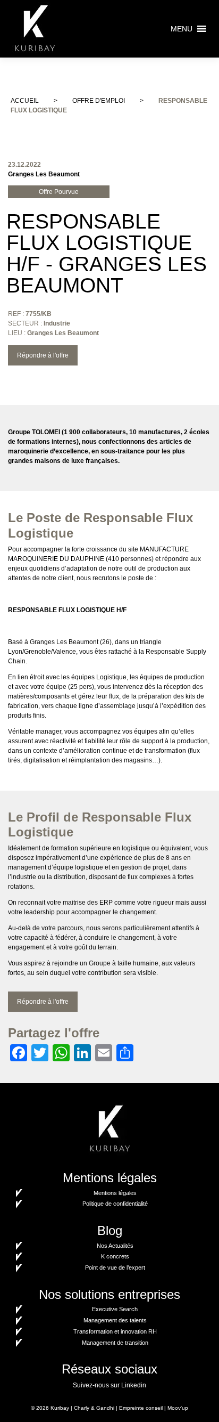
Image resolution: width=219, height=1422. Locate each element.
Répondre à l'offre (43, 355)
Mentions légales (115, 1193)
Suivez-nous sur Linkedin (109, 1385)
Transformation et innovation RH (115, 1331)
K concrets (115, 1256)
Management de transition (115, 1342)
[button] (181, 28)
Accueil (25, 100)
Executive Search (115, 1309)
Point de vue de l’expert (115, 1267)
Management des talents (115, 1320)
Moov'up (177, 1408)
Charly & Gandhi (94, 1408)
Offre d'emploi (98, 100)
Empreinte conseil (141, 1408)
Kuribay (59, 1408)
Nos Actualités (115, 1245)
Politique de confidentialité (115, 1203)
